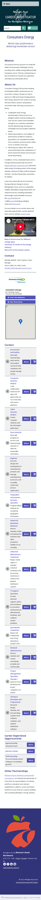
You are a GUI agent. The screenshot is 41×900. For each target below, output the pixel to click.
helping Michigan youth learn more (17, 165)
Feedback (34, 28)
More (26, 362)
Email (18, 858)
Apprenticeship (11, 743)
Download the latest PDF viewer (27, 882)
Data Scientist (15, 432)
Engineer (13, 458)
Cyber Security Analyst (13, 412)
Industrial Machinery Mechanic (14, 523)
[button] (20, 322)
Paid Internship (11, 756)
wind (13, 201)
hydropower (16, 204)
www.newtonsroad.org (11, 868)
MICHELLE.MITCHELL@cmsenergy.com (18, 268)
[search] (12, 28)
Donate (23, 858)
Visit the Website (17, 297)
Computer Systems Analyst (14, 381)
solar (9, 198)
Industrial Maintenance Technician (15, 554)
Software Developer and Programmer (16, 699)
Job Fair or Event (11, 751)
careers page (25, 214)
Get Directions (16, 302)
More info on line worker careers (17, 250)
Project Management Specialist (15, 673)
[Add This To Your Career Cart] (34, 361)
